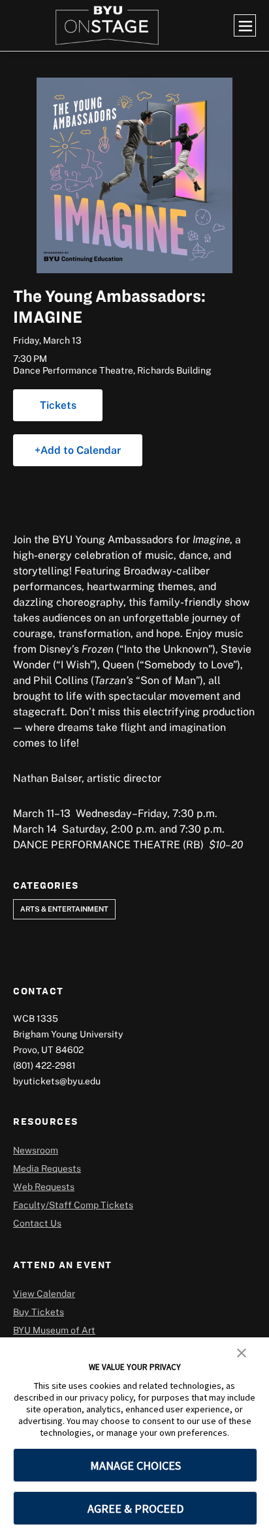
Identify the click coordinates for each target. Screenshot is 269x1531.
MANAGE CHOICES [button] (135, 1465)
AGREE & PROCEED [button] (135, 1508)
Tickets (58, 404)
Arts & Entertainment (64, 908)
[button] (241, 1351)
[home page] (107, 25)
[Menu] (245, 25)
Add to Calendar (80, 449)
